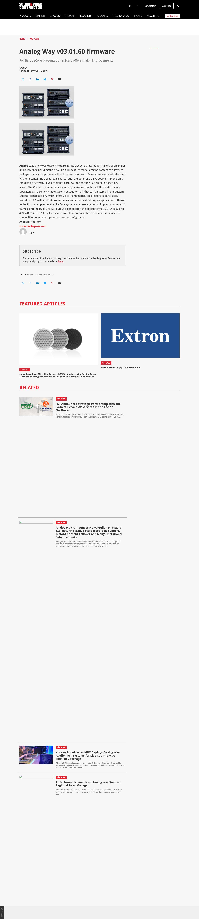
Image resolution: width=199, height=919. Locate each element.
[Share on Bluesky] (45, 79)
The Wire (69, 15)
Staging (55, 15)
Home (22, 39)
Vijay (24, 68)
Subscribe (166, 5)
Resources (85, 15)
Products (25, 15)
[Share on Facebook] (30, 79)
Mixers (31, 274)
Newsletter (150, 5)
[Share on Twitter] (23, 79)
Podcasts (102, 15)
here (60, 261)
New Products (45, 274)
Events (138, 15)
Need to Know (121, 15)
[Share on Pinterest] (52, 79)
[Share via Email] (59, 79)
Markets (40, 15)
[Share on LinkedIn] (37, 79)
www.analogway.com (32, 226)
